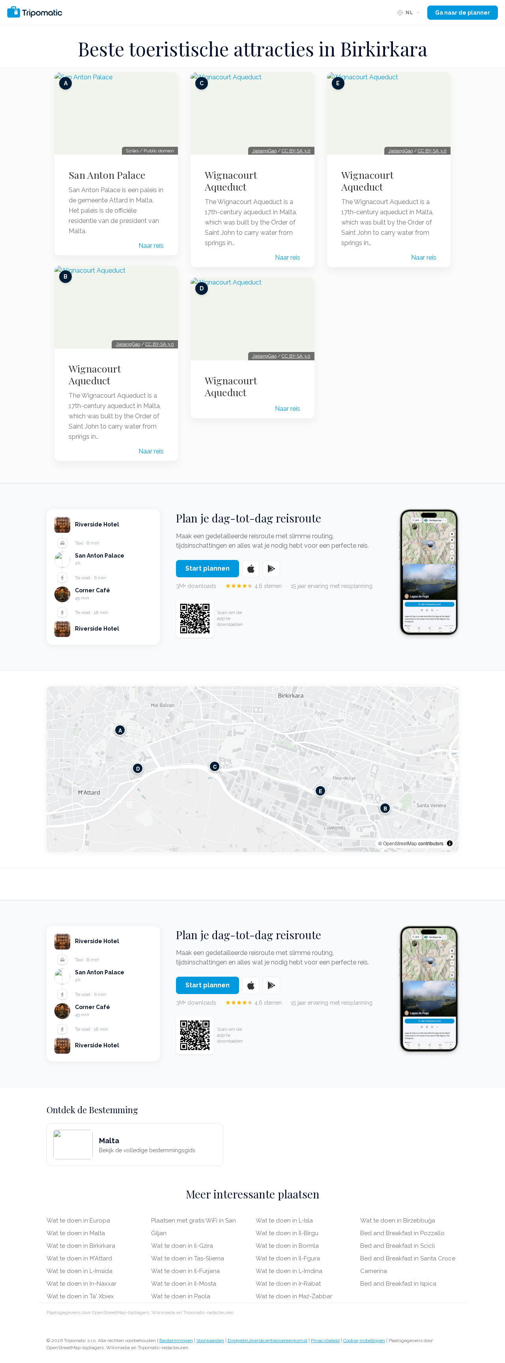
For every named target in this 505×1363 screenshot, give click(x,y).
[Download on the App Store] (251, 568)
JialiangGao (128, 344)
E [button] (320, 790)
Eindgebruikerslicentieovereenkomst (267, 1340)
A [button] (120, 730)
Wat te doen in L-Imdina (289, 1271)
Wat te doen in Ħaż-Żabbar (294, 1296)
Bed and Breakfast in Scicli (397, 1245)
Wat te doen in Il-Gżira (182, 1245)
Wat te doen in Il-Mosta (183, 1283)
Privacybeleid (325, 1340)
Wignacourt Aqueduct (95, 374)
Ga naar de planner (462, 12)
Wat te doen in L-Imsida (79, 1271)
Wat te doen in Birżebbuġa (397, 1220)
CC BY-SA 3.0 (159, 344)
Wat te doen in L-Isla (284, 1220)
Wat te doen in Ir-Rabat (288, 1283)
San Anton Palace (107, 175)
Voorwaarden (210, 1340)
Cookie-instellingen (364, 1340)
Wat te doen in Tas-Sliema (187, 1258)
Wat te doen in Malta (76, 1233)
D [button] (138, 768)
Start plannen (207, 568)
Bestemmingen (176, 1340)
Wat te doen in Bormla (287, 1245)
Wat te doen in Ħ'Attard (79, 1258)
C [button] (215, 766)
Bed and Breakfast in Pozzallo (402, 1233)
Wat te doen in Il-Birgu (287, 1233)
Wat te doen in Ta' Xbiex (80, 1296)
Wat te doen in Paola (180, 1296)
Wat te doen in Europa (78, 1220)
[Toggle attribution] (449, 843)
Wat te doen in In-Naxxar (81, 1283)
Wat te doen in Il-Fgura (288, 1258)
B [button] (385, 808)
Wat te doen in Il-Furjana (185, 1271)
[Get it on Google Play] (271, 568)
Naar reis (151, 245)
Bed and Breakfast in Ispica (398, 1283)
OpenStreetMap (400, 843)
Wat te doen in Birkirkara (81, 1245)
